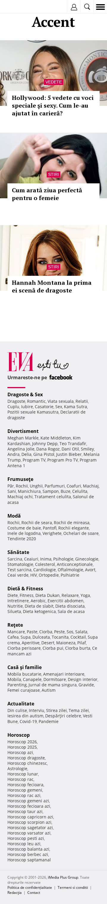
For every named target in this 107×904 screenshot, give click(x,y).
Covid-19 (28, 721)
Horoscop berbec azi (27, 854)
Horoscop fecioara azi (28, 806)
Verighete (52, 533)
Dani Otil (70, 449)
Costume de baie (24, 528)
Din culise (17, 710)
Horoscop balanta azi (28, 849)
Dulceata (41, 637)
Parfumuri (55, 486)
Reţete (15, 625)
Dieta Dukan (47, 595)
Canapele (32, 679)
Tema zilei (79, 710)
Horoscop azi (20, 752)
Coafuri (74, 486)
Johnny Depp (45, 443)
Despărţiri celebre (63, 716)
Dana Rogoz (48, 449)
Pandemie (49, 721)
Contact (33, 892)
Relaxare (70, 595)
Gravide (86, 685)
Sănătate (18, 552)
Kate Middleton (55, 438)
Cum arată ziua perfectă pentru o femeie (47, 194)
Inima (45, 559)
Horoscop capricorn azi (30, 817)
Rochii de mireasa (71, 522)
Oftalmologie (70, 569)
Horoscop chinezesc (27, 763)
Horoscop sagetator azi (30, 827)
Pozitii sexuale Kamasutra (33, 412)
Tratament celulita (52, 496)
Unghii (36, 486)
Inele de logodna (24, 533)
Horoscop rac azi (23, 795)
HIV (33, 575)
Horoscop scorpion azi (29, 822)
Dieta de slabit (39, 606)
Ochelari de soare (81, 533)
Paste (32, 631)
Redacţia (14, 892)
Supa (26, 637)
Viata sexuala (61, 401)
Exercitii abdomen (66, 600)
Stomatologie (20, 564)
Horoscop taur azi (25, 811)
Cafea (13, 637)
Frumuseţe (20, 479)
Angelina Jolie (20, 449)
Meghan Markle (23, 438)
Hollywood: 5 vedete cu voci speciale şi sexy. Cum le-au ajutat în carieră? (53, 105)
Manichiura (29, 491)
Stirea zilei (56, 710)
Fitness (27, 595)
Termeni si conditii (73, 887)
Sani (11, 491)
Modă (14, 516)
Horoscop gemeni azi (28, 801)
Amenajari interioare (63, 674)
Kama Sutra (75, 406)
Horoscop (18, 735)
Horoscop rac (20, 779)
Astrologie (17, 768)
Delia (26, 454)
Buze (65, 491)
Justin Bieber (69, 454)
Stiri (53, 174)
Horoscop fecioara (25, 784)
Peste (59, 631)
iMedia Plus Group (63, 877)
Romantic (36, 401)
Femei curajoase (23, 690)
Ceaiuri (31, 559)
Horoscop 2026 (22, 741)
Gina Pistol (43, 454)
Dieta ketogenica (39, 611)
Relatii (81, 401)
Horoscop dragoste (26, 758)
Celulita (79, 491)
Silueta (14, 611)
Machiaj (91, 486)
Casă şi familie (24, 667)
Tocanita (60, 637)
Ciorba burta (77, 648)
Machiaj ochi (20, 496)
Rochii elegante (73, 528)
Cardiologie (44, 569)
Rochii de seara (36, 522)
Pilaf (81, 643)
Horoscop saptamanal (29, 860)
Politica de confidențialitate (29, 887)
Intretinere (18, 600)
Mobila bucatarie (24, 674)
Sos (70, 631)
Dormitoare (54, 679)
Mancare (16, 631)
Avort (90, 569)
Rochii (22, 486)
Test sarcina (19, 569)
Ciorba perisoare (24, 648)
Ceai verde (18, 575)
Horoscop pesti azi (25, 838)
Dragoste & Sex (25, 394)
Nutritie (15, 606)
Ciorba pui (53, 648)
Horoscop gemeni (24, 790)
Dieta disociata (70, 606)
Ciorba (45, 631)
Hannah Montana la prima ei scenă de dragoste (52, 286)
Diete (12, 595)
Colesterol (45, 564)
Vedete (53, 82)
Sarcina (14, 559)
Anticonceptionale (75, 564)
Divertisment (23, 431)
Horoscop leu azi (23, 843)
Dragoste (16, 401)
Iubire (27, 406)
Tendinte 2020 (21, 538)
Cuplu (13, 406)
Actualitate (20, 703)
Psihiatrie (70, 575)
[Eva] (18, 7)
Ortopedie (49, 575)
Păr (10, 486)
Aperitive (31, 643)
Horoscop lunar (22, 774)
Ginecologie (86, 559)
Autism (49, 690)
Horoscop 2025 (22, 747)
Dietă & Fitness (25, 588)
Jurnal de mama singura (53, 685)
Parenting (17, 685)
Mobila (14, 679)
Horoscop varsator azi (29, 833)
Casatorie (44, 406)
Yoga (85, 595)
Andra (13, 454)
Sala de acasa (71, 611)
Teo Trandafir (72, 443)
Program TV (34, 460)
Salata (81, 631)
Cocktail (78, 637)
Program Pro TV (62, 460)
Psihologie (63, 559)
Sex (58, 406)
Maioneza (65, 643)
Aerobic (38, 600)
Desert (47, 643)
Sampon (51, 491)
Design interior (82, 679)
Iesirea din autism (25, 716)
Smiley (87, 449)
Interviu (36, 710)
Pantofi (49, 528)
